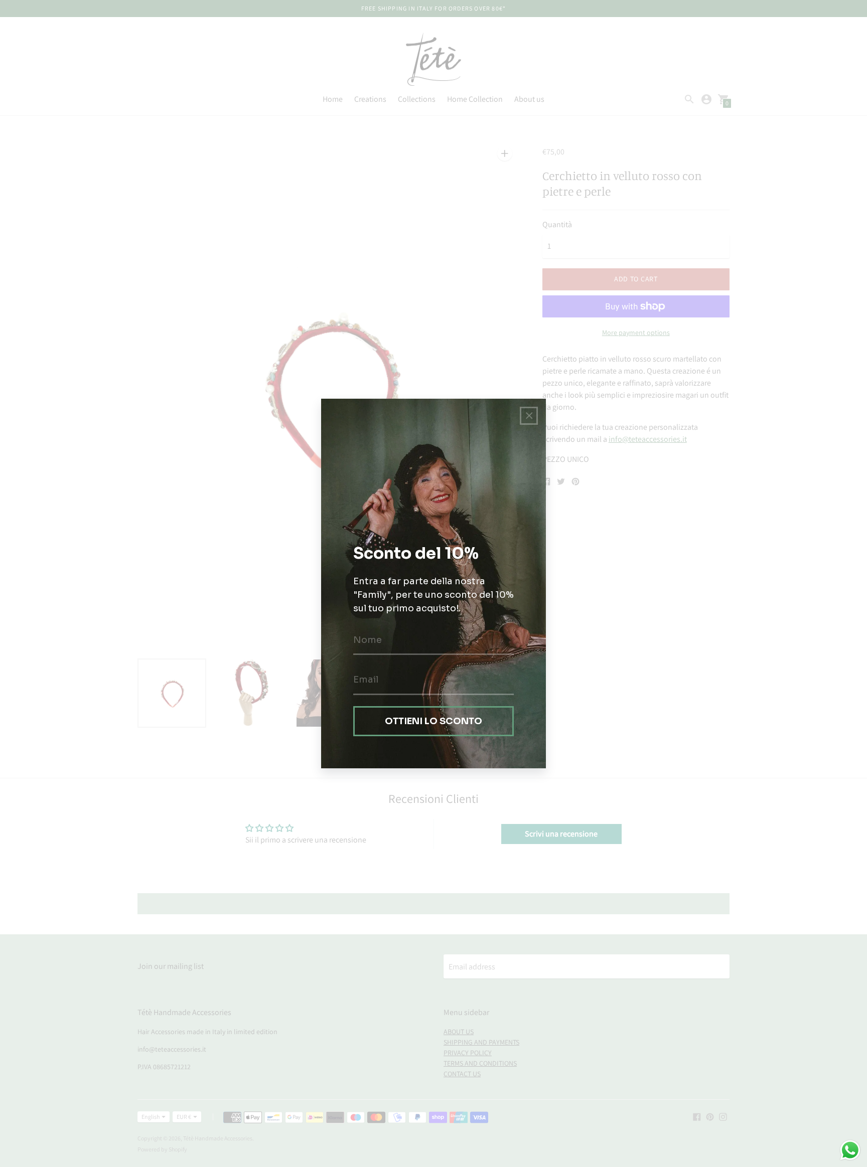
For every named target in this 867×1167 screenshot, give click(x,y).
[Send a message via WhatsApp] (850, 1150)
